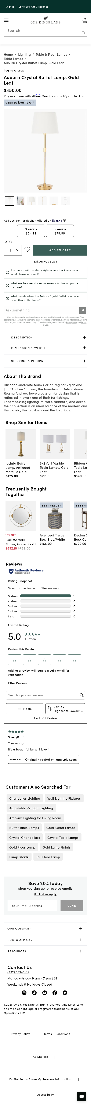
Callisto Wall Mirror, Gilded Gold (21, 541)
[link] (45, 337)
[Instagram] (25, 992)
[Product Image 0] (9, 201)
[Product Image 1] (20, 201)
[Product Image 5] (65, 201)
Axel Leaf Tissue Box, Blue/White (52, 537)
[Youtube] (45, 992)
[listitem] (25, 798)
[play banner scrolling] (13, 7)
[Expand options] (84, 337)
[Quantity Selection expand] (18, 250)
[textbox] (13, 250)
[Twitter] (66, 992)
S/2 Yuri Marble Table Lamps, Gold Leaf (54, 467)
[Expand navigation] (9, 20)
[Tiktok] (35, 992)
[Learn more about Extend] (64, 220)
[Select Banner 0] (7, 7)
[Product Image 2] (31, 201)
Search (13, 30)
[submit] (83, 33)
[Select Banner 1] (10, 7)
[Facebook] (55, 992)
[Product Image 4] (54, 201)
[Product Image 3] (42, 201)
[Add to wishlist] (27, 249)
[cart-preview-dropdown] (85, 20)
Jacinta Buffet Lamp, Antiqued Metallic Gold (18, 467)
